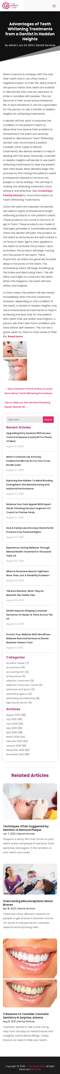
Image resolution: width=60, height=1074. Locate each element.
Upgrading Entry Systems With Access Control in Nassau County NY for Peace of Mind (29, 437)
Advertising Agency (17, 694)
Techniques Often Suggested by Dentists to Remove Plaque (26, 828)
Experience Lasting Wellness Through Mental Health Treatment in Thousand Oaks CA (28, 551)
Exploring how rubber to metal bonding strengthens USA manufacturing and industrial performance (29, 484)
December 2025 (15, 750)
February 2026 (14, 741)
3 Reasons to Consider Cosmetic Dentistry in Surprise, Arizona (26, 1015)
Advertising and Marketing (20, 698)
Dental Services (45, 45)
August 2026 (13, 714)
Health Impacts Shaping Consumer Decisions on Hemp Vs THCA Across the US (29, 614)
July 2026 (11, 719)
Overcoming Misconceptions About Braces (28, 903)
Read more (15, 336)
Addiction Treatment (18, 680)
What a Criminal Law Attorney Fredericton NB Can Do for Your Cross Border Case (28, 461)
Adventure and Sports (18, 689)
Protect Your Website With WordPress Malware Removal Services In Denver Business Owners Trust (28, 638)
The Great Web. (36, 1066)
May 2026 (11, 728)
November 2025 (15, 754)
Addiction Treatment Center (22, 685)
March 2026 (12, 736)
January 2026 (13, 745)
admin (12, 45)
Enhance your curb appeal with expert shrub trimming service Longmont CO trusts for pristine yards (28, 508)
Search (48, 419)
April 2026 (11, 732)
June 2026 (12, 723)
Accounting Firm (15, 672)
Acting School (14, 676)
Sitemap (36, 1069)
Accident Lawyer (15, 663)
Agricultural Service (17, 702)
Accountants (13, 667)
